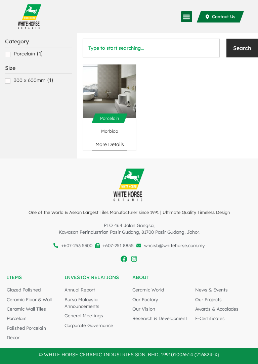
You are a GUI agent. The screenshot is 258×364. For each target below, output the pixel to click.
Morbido (109, 131)
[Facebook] (124, 259)
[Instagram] (134, 259)
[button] (186, 16)
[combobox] (151, 48)
